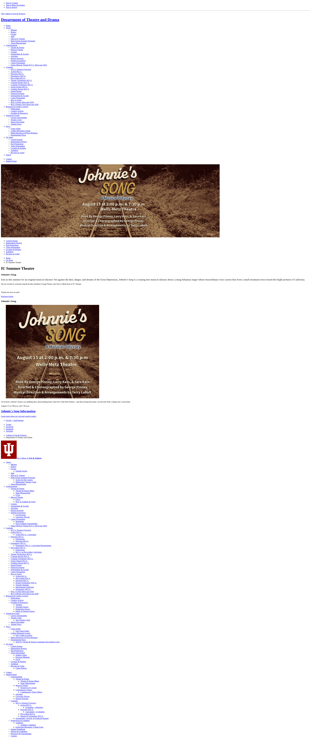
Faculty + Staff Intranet (15, 420)
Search (8, 155)
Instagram (9, 429)
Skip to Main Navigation (15, 5)
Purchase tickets (7, 296)
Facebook (9, 427)
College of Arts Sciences (16, 435)
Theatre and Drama (30, 19)
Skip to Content (12, 3)
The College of (29, 458)
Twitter (8, 425)
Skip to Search (11, 7)
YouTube (9, 431)
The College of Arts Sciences (13, 14)
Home (8, 26)
